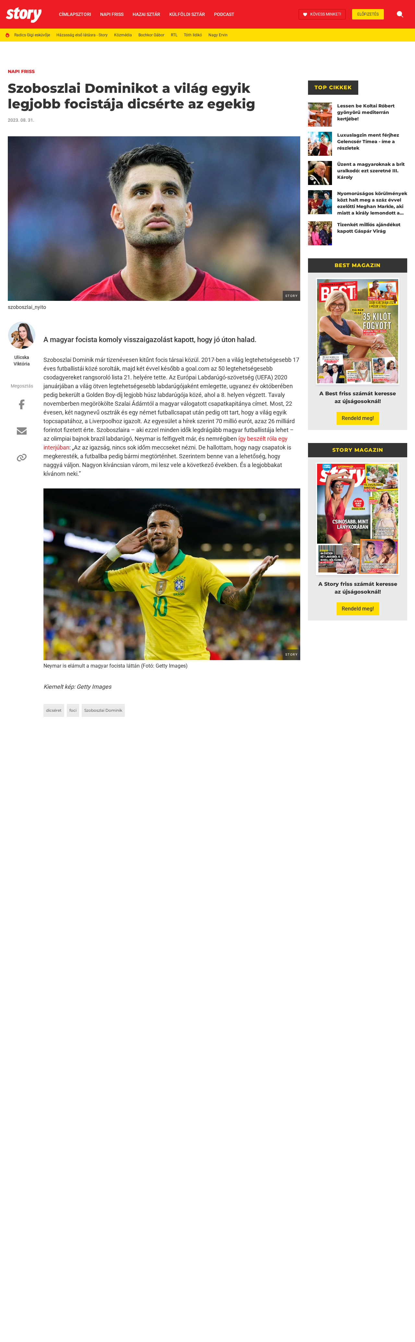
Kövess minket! (325, 14)
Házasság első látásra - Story (82, 35)
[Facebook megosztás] (22, 408)
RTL (174, 35)
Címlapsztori (75, 14)
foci (73, 710)
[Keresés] (400, 14)
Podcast (224, 14)
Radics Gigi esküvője (32, 35)
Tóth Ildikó (193, 35)
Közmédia (123, 35)
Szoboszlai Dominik (103, 710)
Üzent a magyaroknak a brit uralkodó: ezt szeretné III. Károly (371, 170)
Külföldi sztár (187, 14)
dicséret (54, 710)
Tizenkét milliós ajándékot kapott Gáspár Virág (368, 228)
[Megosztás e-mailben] (22, 434)
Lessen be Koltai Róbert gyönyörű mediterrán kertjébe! (366, 112)
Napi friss (112, 14)
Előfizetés (368, 14)
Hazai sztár (146, 14)
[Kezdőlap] (23, 14)
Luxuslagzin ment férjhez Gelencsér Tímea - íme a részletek (368, 141)
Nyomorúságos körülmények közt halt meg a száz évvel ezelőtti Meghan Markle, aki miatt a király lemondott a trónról (372, 203)
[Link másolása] (22, 461)
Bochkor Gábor (151, 35)
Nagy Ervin (218, 35)
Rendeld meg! (358, 418)
